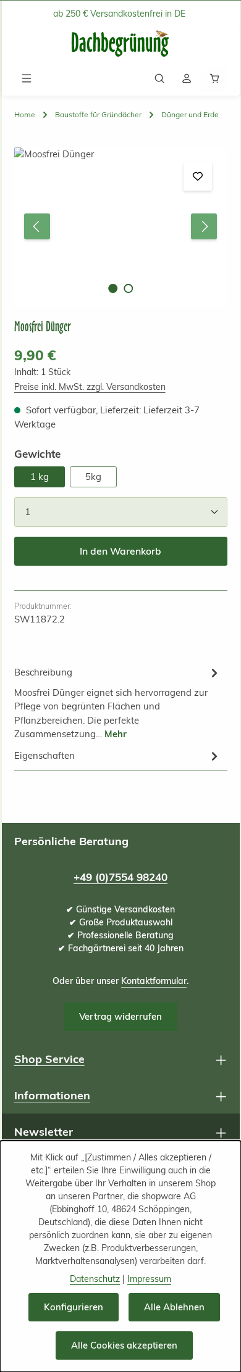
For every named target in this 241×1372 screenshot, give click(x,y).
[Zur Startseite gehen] (120, 44)
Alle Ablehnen (174, 1307)
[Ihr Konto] (186, 78)
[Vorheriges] (37, 226)
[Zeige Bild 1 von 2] (112, 288)
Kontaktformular (154, 980)
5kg (93, 476)
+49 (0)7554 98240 (120, 876)
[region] (121, 227)
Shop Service (49, 1058)
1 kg (39, 476)
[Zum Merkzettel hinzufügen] (198, 176)
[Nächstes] (204, 226)
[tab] (117, 702)
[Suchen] (159, 78)
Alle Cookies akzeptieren (124, 1345)
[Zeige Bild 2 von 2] (128, 288)
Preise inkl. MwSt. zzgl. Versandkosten (90, 386)
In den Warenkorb (120, 551)
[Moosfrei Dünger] (120, 227)
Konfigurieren (73, 1307)
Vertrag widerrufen (120, 1016)
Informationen (52, 1095)
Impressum (149, 1278)
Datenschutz (95, 1278)
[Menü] (26, 78)
